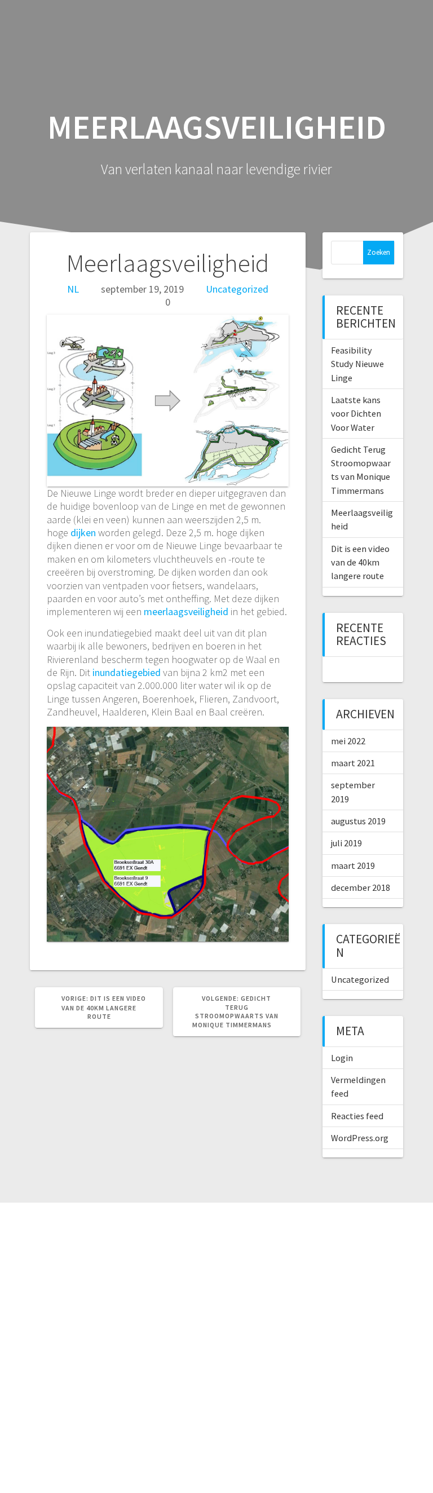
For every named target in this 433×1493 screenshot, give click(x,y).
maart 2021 (353, 762)
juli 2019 (346, 843)
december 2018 (360, 887)
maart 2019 (353, 865)
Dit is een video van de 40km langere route (360, 562)
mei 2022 (348, 740)
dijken (83, 532)
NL (73, 288)
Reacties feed (357, 1115)
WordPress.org (359, 1137)
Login (342, 1057)
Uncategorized (237, 288)
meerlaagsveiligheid (186, 611)
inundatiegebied (126, 672)
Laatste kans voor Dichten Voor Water (356, 413)
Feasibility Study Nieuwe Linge (357, 363)
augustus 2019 (358, 821)
